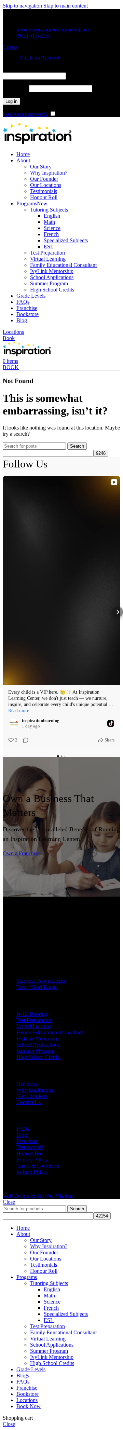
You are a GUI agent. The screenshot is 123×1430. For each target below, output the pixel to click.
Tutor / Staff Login (36, 987)
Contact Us (28, 1102)
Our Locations (45, 185)
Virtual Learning (48, 259)
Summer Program (49, 283)
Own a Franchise (21, 853)
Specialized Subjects (66, 240)
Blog (21, 1135)
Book (9, 338)
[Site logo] (37, 143)
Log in (11, 101)
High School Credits (52, 289)
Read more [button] (18, 710)
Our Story (41, 166)
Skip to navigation (23, 6)
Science (52, 228)
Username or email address (34, 69)
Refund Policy (31, 1172)
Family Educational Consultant (63, 265)
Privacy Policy (32, 1159)
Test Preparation (47, 253)
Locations (13, 332)
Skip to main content (65, 6)
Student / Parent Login (40, 981)
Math (49, 222)
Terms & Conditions (38, 1166)
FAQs (22, 1129)
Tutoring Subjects (49, 210)
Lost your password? (25, 114)
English (52, 216)
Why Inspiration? (48, 173)
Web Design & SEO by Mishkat (37, 1196)
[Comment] (23, 740)
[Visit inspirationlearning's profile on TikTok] (13, 723)
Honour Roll (43, 197)
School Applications (51, 277)
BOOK (11, 367)
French (51, 234)
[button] (5, 612)
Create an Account (39, 57)
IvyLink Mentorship (51, 271)
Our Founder (44, 179)
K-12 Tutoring (31, 1014)
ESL (49, 246)
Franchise (26, 1141)
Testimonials (43, 191)
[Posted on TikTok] (111, 723)
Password (15, 88)
